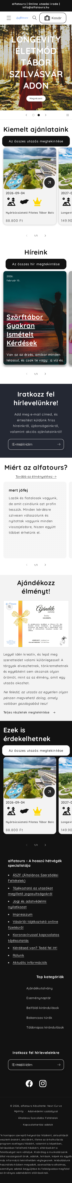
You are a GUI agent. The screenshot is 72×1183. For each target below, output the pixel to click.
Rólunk (18, 955)
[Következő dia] (45, 115)
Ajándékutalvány (39, 988)
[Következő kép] (45, 235)
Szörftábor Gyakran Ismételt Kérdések (25, 330)
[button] (9, 18)
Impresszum (23, 914)
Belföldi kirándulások (42, 1008)
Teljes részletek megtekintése (27, 712)
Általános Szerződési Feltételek (38, 1117)
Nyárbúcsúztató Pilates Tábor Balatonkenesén (38, 212)
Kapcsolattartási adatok (38, 1124)
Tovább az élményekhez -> (36, 476)
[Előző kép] (26, 235)
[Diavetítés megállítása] (67, 115)
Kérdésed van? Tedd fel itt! (35, 948)
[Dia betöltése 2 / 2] (38, 115)
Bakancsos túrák (39, 1018)
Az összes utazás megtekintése (36, 141)
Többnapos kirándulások (45, 1027)
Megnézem (36, 98)
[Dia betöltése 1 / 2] (33, 115)
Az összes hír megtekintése (36, 264)
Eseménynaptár (38, 998)
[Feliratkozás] (59, 444)
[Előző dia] (26, 115)
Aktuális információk (30, 962)
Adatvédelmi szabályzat (43, 1111)
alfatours (26, 1105)
